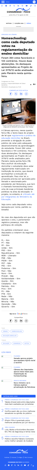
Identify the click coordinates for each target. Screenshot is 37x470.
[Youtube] (27, 6)
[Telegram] (6, 6)
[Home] (18, 10)
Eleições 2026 (19, 23)
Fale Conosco (28, 457)
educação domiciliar (9, 335)
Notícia (26, 343)
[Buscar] (34, 1)
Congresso (16, 343)
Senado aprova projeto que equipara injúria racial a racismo (24, 360)
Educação (6, 343)
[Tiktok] (31, 6)
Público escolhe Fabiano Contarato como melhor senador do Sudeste (19, 440)
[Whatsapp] (2, 6)
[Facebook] (10, 6)
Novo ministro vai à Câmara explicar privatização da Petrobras (24, 385)
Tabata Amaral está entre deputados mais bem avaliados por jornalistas (20, 403)
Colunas (13, 457)
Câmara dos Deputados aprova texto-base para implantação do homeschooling (23, 372)
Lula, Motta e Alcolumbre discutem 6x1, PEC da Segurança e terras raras (20, 431)
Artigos (20, 457)
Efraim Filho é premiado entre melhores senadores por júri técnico (20, 421)
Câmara (5, 331)
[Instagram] (22, 6)
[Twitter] (14, 6)
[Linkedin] (18, 6)
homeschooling (17, 331)
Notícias (9, 23)
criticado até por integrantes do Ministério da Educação (17, 196)
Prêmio (28, 23)
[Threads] (35, 6)
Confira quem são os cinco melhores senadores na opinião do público (20, 412)
